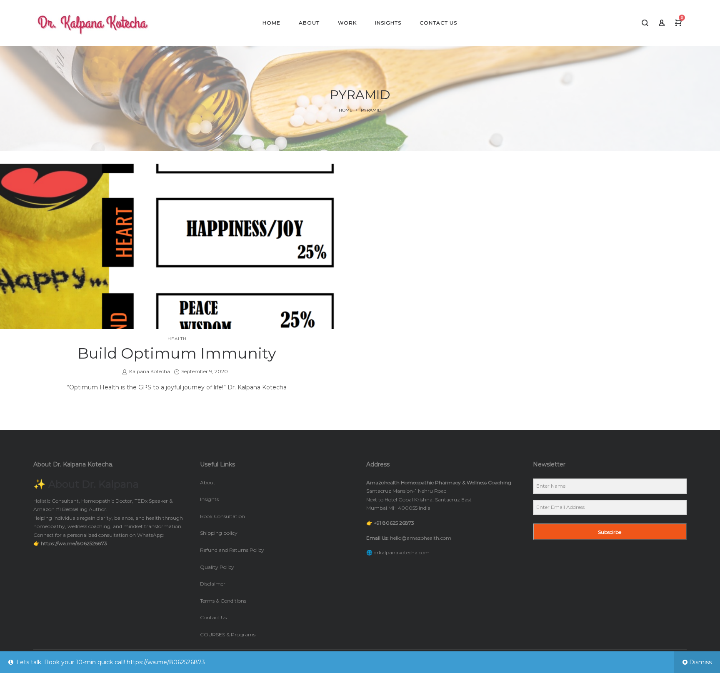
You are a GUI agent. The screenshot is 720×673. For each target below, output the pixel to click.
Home (345, 110)
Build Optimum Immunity (177, 353)
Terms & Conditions (223, 601)
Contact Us (213, 617)
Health (177, 338)
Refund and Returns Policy (232, 550)
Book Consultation (222, 516)
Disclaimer (212, 584)
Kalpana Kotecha (149, 371)
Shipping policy (219, 533)
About (207, 482)
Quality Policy (217, 567)
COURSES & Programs (227, 634)
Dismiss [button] (700, 662)
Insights (209, 499)
